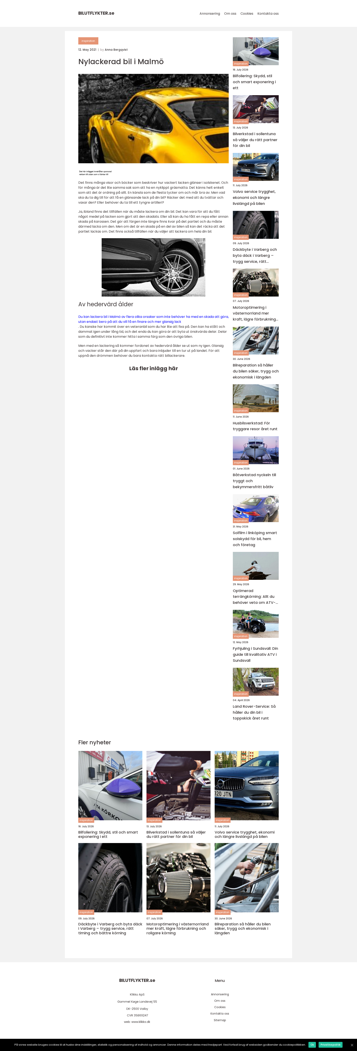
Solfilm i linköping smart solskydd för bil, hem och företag (255, 538)
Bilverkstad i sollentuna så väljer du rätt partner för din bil (255, 139)
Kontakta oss (268, 13)
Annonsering (210, 13)
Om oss (230, 13)
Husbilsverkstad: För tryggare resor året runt (255, 426)
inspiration (88, 41)
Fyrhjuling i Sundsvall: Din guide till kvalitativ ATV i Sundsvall (255, 654)
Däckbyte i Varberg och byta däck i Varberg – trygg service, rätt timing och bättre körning (255, 255)
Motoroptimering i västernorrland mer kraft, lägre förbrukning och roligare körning (254, 313)
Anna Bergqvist (116, 49)
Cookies (246, 13)
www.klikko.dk (140, 1022)
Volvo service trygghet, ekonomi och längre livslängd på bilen (254, 197)
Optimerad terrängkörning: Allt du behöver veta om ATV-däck (254, 597)
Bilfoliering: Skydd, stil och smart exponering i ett (254, 81)
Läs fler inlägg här (153, 368)
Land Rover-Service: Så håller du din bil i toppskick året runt (254, 712)
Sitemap (220, 1020)
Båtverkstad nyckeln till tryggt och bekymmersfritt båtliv (254, 480)
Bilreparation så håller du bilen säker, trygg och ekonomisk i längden (256, 371)
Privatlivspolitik (330, 1044)
